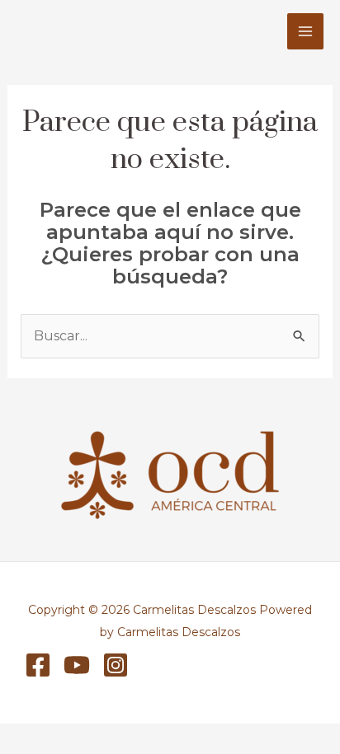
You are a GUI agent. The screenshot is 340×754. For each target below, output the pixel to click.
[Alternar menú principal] (305, 31)
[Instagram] (115, 665)
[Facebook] (38, 665)
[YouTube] (77, 665)
